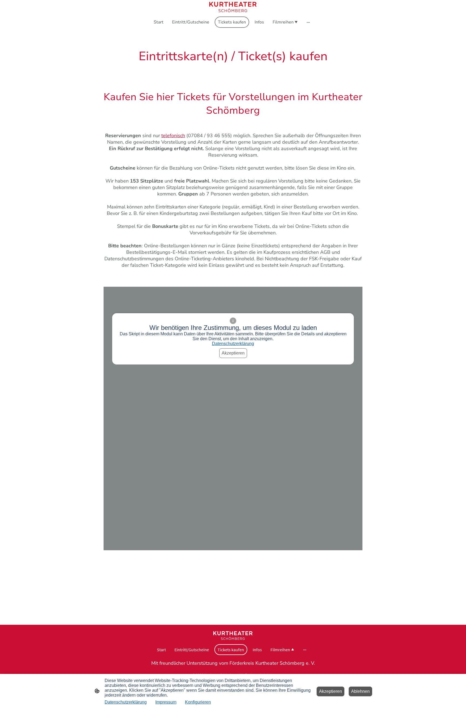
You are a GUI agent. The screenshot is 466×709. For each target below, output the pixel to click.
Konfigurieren (198, 702)
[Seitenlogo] (233, 7)
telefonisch (173, 135)
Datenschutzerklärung (233, 343)
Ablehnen (360, 691)
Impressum (165, 702)
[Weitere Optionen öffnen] (308, 22)
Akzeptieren (233, 353)
